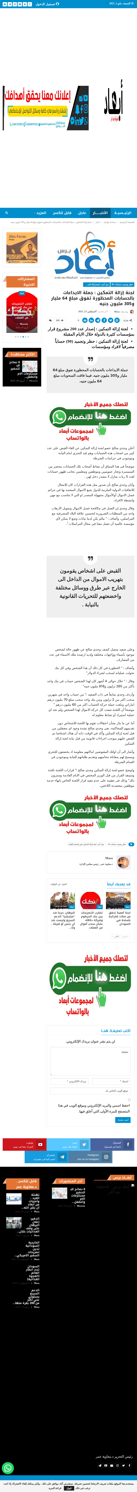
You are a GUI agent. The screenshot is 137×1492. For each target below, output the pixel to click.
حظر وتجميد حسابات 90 (122, 284)
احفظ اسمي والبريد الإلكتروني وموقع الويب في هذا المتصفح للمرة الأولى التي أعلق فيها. (94, 1108)
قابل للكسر (62, 213)
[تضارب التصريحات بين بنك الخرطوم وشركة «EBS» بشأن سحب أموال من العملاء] (90, 900)
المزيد (41, 213)
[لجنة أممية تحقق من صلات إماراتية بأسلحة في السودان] (118, 900)
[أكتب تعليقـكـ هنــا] (50, 320)
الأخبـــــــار (100, 213)
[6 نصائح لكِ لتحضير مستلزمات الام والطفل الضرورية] (29, 366)
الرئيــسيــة (122, 213)
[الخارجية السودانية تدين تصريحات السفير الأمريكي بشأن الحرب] (14, 1246)
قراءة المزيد (55, 1488)
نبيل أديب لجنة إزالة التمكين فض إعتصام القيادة (96, 284)
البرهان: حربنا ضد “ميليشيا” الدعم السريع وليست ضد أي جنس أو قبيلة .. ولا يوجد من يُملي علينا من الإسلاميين (22, 307)
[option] (21, 312)
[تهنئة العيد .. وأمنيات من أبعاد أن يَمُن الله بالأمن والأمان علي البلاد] (14, 1199)
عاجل (82, 213)
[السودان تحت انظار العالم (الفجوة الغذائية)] (14, 1270)
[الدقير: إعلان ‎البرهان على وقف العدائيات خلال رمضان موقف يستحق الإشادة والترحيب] (14, 1223)
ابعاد (127, 907)
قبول (69, 1488)
